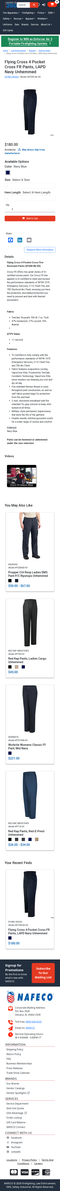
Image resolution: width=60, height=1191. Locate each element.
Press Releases (14, 1068)
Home (5, 50)
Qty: (8, 205)
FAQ (8, 1058)
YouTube (16, 1147)
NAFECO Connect (15, 1127)
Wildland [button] (41, 18)
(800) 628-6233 (34, 1021)
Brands (25, 24)
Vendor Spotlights (16, 1092)
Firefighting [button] (27, 12)
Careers (38, 1163)
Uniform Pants (44, 50)
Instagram (17, 1142)
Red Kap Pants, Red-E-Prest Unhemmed (26, 832)
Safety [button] (6, 18)
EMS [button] (50, 12)
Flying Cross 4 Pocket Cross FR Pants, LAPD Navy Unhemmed (29, 931)
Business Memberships (19, 1063)
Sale (17, 24)
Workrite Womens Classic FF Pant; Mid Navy (27, 746)
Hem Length (13, 192)
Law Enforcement (18, 50)
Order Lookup (14, 1117)
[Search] (34, 5)
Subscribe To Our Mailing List (43, 973)
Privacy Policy (29, 1160)
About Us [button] (45, 24)
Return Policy (13, 1054)
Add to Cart (32, 218)
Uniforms (7, 24)
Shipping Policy (14, 1049)
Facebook (16, 1137)
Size (7, 180)
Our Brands (12, 1083)
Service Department (17, 1103)
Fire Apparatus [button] (10, 12)
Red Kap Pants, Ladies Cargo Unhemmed (27, 660)
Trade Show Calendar (18, 1072)
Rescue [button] (17, 18)
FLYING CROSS (11, 77)
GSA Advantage (14, 1113)
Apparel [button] (29, 18)
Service (35, 24)
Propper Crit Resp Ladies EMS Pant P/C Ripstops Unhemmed (28, 574)
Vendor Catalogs (15, 1088)
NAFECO (30, 1027)
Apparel (32, 50)
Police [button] (40, 12)
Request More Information (39, 249)
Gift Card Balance (15, 1122)
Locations (12, 1160)
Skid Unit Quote (15, 1108)
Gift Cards (8, 30)
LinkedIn (16, 1151)
